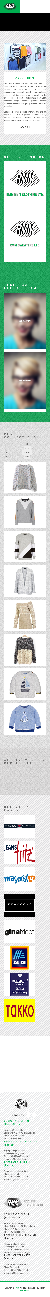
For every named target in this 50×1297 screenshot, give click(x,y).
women (27, 452)
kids (27, 456)
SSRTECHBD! (25, 1291)
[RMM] (10, 4)
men (27, 448)
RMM (17, 1288)
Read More (25, 127)
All (27, 444)
